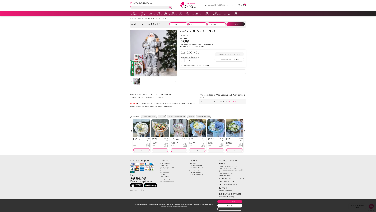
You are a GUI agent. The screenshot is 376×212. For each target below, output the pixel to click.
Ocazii (165, 15)
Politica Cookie (178, 206)
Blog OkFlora (193, 163)
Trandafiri (134, 15)
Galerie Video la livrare (196, 167)
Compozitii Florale (197, 15)
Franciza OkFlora (165, 163)
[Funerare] (236, 13)
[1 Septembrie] (151, 13)
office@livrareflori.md (225, 190)
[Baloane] (187, 13)
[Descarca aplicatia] (136, 185)
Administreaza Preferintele (230, 209)
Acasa (131, 18)
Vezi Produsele (235, 24)
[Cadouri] (207, 13)
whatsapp (224, 196)
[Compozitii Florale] (197, 13)
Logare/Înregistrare (195, 172)
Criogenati (142, 15)
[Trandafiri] (134, 13)
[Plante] (181, 13)
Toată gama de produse (167, 181)
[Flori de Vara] (173, 13)
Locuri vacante (164, 176)
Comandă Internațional (196, 174)
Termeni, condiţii (164, 172)
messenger (232, 196)
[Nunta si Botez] (227, 13)
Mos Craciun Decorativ (140, 18)
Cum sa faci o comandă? (167, 167)
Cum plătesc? (164, 169)
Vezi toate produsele (195, 171)
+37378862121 (211, 6)
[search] (170, 7)
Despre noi (163, 174)
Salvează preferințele (230, 201)
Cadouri (206, 15)
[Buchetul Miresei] (216, 13)
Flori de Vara (173, 15)
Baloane (187, 15)
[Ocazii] (165, 13)
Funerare (236, 15)
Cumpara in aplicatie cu (229, 59)
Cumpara (141, 150)
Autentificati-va (233, 101)
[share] (181, 41)
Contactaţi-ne (164, 165)
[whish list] (237, 5)
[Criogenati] (142, 13)
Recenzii (191, 169)
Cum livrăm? (163, 171)
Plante (181, 15)
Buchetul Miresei (216, 15)
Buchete (159, 15)
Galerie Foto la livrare (195, 165)
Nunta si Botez (227, 15)
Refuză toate (230, 205)
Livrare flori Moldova (166, 180)
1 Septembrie (151, 15)
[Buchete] (159, 13)
